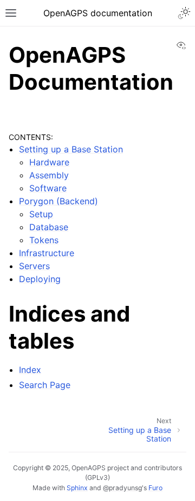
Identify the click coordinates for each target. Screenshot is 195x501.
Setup (41, 214)
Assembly (49, 175)
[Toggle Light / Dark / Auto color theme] (184, 12)
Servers (34, 265)
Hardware (49, 162)
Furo (155, 488)
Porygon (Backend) (58, 201)
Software (48, 188)
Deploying (40, 278)
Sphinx (77, 488)
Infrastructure (46, 253)
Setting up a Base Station (71, 149)
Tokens (43, 240)
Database (48, 227)
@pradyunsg (122, 488)
